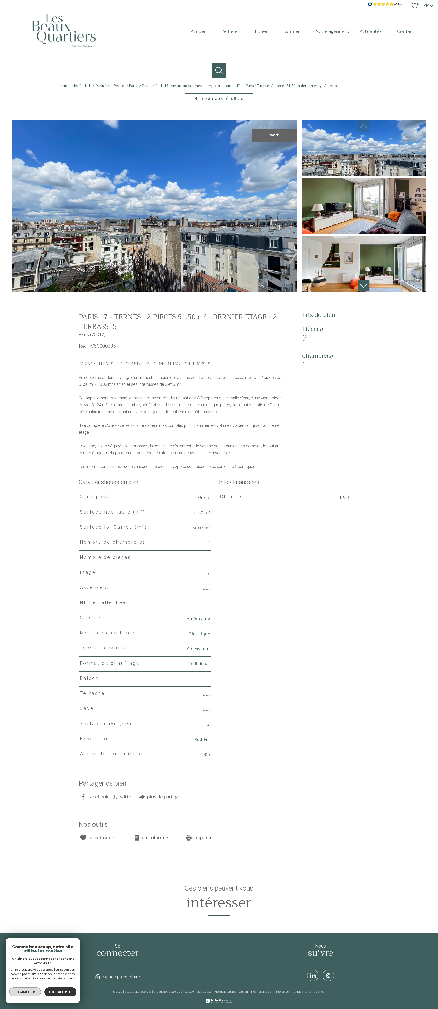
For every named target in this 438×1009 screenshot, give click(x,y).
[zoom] (154, 290)
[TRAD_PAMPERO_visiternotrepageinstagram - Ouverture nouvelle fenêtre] (328, 975)
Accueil (198, 31)
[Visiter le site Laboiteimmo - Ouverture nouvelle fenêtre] (219, 1001)
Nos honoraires (261, 991)
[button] (363, 285)
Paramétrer (25, 992)
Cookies (319, 991)
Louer (261, 31)
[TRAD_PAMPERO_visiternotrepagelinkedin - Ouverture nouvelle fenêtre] (312, 975)
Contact (405, 31)
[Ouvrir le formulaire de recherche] (219, 70)
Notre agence (329, 31)
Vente (119, 86)
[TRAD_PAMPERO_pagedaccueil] (64, 51)
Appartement (220, 86)
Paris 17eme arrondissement (179, 86)
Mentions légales (225, 991)
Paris (133, 86)
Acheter (230, 31)
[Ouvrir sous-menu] (348, 31)
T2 (239, 86)
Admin (243, 991)
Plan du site (204, 991)
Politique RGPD (301, 991)
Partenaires (281, 991)
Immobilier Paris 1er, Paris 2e (84, 86)
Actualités (371, 31)
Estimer (291, 31)
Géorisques (245, 466)
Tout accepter (60, 992)
